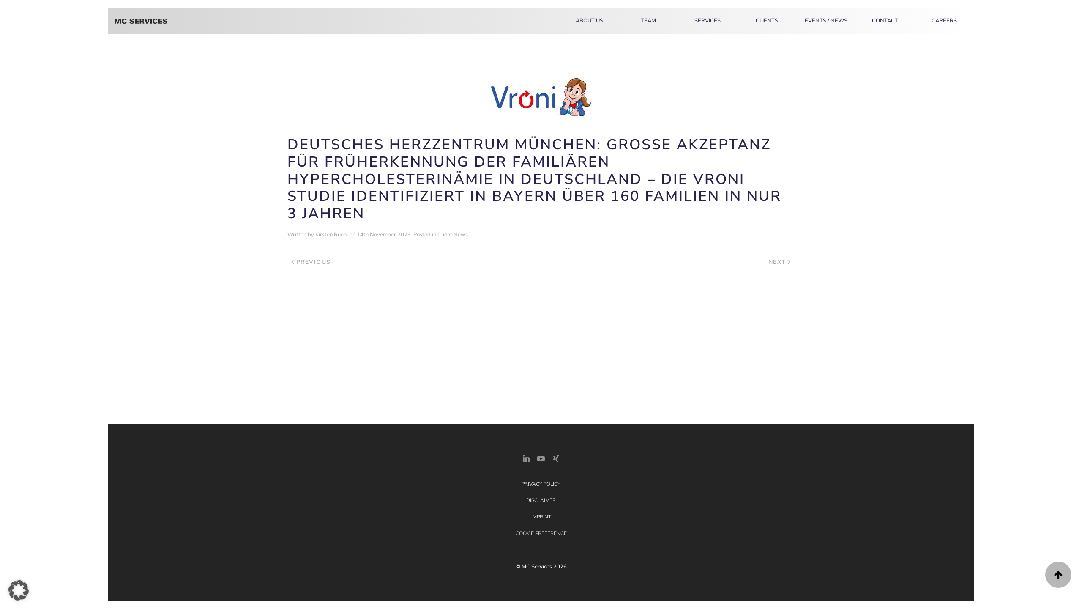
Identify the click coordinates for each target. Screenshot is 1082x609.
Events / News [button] (826, 21)
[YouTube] (541, 458)
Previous (313, 262)
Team (648, 21)
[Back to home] (141, 21)
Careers (944, 21)
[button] (1058, 575)
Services (707, 21)
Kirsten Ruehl (331, 235)
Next (777, 262)
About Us (589, 21)
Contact (885, 21)
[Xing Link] (556, 458)
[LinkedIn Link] (526, 458)
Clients (767, 21)
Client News (452, 235)
